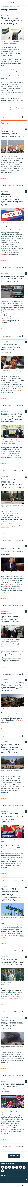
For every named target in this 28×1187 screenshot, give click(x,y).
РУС (14, 1185)
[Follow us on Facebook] (9, 1167)
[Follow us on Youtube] (2, 1167)
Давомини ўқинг (14, 1155)
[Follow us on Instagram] (13, 1167)
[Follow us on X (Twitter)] (20, 1167)
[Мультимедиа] (6, 1185)
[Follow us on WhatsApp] (16, 1167)
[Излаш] (22, 1185)
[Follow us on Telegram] (6, 1167)
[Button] (7, 117)
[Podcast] (2, 1170)
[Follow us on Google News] (24, 1167)
